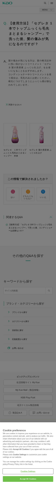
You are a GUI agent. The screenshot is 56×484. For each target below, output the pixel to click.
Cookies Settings (28, 471)
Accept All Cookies (28, 479)
